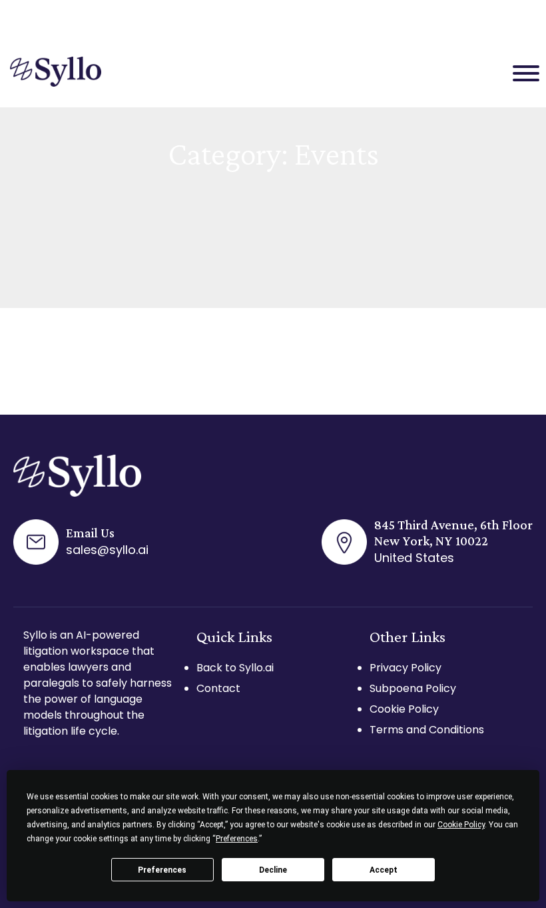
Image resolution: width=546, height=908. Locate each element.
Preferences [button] (237, 838)
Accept (384, 870)
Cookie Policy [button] (461, 824)
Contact (218, 688)
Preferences (162, 870)
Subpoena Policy (413, 688)
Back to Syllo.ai (235, 667)
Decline (273, 870)
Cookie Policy (404, 709)
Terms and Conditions (427, 729)
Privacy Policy (405, 667)
